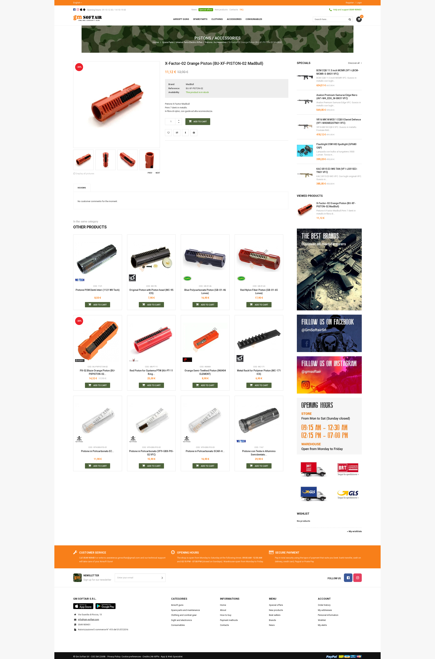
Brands (272, 620)
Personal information (328, 615)
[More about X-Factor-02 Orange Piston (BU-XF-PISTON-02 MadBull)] (305, 210)
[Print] (193, 132)
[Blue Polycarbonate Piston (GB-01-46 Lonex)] (205, 258)
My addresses (325, 610)
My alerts (322, 625)
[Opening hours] (329, 426)
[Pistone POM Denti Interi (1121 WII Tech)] (97, 258)
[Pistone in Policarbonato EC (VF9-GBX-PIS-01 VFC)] (97, 420)
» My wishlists (354, 531)
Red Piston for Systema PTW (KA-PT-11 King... (151, 372)
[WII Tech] (79, 277)
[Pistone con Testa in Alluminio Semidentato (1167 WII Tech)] (259, 420)
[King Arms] (133, 358)
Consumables (178, 625)
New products (221, 10)
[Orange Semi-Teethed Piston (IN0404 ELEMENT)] (205, 339)
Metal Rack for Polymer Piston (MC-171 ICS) (259, 372)
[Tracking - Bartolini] (329, 469)
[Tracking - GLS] (329, 493)
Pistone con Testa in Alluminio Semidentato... (259, 453)
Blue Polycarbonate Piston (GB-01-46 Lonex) (205, 292)
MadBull (190, 84)
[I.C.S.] (133, 277)
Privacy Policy (113, 656)
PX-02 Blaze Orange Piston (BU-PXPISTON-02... (97, 372)
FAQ (241, 10)
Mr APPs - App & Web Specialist (166, 656)
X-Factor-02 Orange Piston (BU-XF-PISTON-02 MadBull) (336, 205)
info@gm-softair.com (88, 619)
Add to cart (100, 305)
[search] (350, 19)
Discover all (354, 63)
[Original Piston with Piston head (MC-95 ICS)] (151, 258)
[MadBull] (79, 358)
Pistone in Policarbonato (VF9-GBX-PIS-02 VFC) (151, 453)
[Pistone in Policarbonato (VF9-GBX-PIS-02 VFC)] (151, 420)
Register (350, 3)
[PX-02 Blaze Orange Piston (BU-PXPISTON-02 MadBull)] (97, 339)
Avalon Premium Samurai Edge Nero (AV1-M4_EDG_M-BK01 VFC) (336, 97)
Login (359, 3)
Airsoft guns (177, 605)
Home (156, 42)
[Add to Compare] (176, 132)
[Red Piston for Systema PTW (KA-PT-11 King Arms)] (151, 339)
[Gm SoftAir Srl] (87, 17)
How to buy (225, 615)
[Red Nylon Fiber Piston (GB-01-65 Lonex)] (259, 258)
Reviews (82, 188)
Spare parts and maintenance (185, 610)
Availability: (173, 92)
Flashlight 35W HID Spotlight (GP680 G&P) (336, 146)
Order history (324, 605)
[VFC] (79, 439)
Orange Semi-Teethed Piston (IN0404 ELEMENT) (205, 372)
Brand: (171, 84)
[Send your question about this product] (185, 132)
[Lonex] (187, 277)
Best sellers (274, 615)
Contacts (233, 10)
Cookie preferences (131, 656)
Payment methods (229, 620)
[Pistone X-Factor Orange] (83, 160)
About (223, 610)
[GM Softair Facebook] (329, 333)
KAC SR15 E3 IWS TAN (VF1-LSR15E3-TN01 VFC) (337, 171)
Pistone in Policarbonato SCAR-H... (205, 451)
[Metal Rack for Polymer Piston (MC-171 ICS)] (259, 339)
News (194, 10)
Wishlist (303, 513)
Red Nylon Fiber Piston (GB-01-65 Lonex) (259, 292)
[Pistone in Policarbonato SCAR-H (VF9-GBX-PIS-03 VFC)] (205, 420)
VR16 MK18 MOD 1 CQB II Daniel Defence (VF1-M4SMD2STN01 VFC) (338, 121)
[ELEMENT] (187, 358)
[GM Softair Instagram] (329, 375)
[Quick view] (116, 262)
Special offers (205, 10)
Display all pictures (84, 173)
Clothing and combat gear (184, 615)
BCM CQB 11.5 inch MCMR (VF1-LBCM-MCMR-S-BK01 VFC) (337, 72)
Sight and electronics (181, 620)
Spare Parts (167, 42)
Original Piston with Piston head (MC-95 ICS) (151, 292)
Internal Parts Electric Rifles (189, 42)
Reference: (174, 88)
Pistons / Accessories (216, 42)
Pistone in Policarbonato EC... (97, 451)
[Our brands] (329, 269)
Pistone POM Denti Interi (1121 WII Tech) (98, 290)
